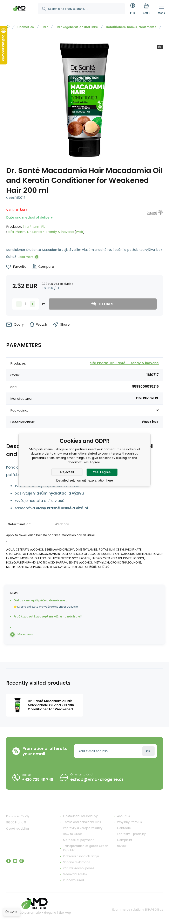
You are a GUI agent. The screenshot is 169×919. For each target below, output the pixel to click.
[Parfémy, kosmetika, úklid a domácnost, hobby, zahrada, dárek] (7, 26)
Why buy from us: (129, 822)
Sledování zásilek (75, 874)
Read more (26, 257)
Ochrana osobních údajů (81, 856)
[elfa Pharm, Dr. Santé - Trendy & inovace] (155, 219)
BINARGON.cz (154, 909)
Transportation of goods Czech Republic (85, 848)
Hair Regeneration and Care (77, 27)
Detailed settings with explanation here (84, 480)
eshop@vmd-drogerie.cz (96, 779)
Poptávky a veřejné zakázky (82, 828)
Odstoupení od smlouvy (80, 816)
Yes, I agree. (102, 472)
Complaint (124, 840)
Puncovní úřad (73, 880)
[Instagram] (21, 861)
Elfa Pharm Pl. (34, 226)
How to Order (72, 834)
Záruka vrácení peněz (78, 868)
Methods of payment (78, 840)
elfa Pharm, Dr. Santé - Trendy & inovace (41, 231)
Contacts (124, 828)
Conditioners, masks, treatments (131, 27)
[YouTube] (15, 861)
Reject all (67, 472)
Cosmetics (25, 27)
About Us (123, 816)
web (79, 231)
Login (148, 751)
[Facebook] (8, 861)
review (121, 846)
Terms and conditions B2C (82, 822)
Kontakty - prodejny (131, 834)
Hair (45, 27)
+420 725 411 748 (37, 779)
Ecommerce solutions (128, 909)
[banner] (19, 9)
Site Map (65, 913)
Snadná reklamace (76, 862)
